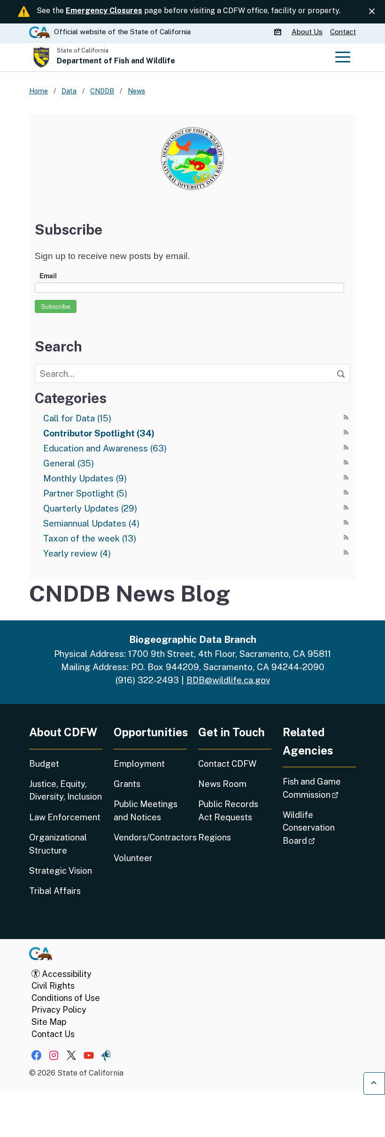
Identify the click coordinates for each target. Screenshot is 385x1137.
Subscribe (55, 306)
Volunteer (133, 858)
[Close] (372, 11)
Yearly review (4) (77, 553)
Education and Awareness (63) (105, 448)
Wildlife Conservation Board (319, 828)
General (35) (68, 463)
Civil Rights (53, 986)
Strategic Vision (60, 871)
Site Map (48, 1022)
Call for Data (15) (77, 418)
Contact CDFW (227, 764)
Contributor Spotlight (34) (98, 433)
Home (38, 91)
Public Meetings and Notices (145, 810)
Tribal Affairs (55, 891)
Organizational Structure (58, 843)
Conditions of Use (65, 998)
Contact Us (53, 1034)
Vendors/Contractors (150, 837)
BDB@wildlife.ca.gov (228, 680)
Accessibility (66, 974)
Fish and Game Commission (319, 788)
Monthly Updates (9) (85, 478)
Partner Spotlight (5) (85, 493)
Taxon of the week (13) (89, 538)
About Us (307, 32)
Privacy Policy (58, 1010)
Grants (127, 784)
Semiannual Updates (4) (91, 523)
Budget (44, 764)
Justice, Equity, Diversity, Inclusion (65, 790)
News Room (222, 784)
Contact (343, 32)
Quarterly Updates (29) (90, 508)
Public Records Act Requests (228, 810)
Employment (139, 764)
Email (48, 275)
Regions (214, 837)
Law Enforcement (64, 817)
